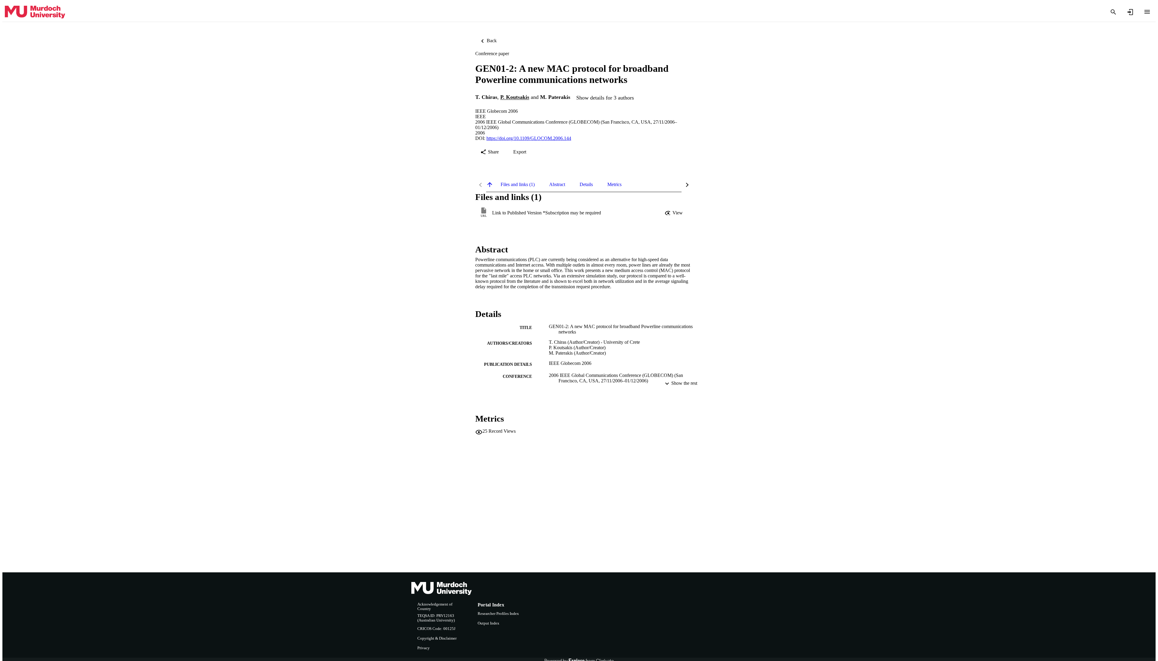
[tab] (517, 184)
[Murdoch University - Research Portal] (35, 12)
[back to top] (489, 184)
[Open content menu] (1147, 12)
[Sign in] (1130, 12)
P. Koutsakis (514, 97)
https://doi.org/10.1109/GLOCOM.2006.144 (528, 138)
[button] (674, 213)
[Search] (1113, 12)
